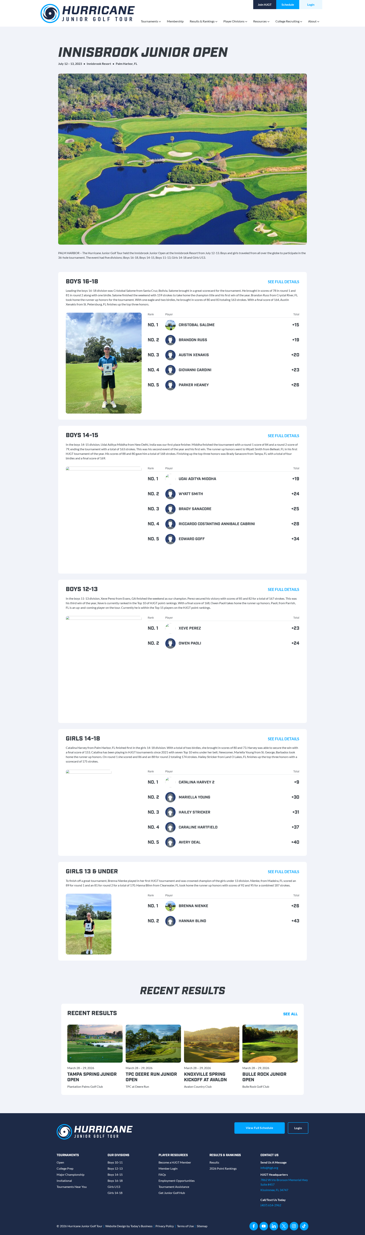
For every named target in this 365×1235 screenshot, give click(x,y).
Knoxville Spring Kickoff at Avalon (205, 1077)
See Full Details (283, 281)
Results (214, 1162)
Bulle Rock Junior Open (264, 1077)
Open (60, 1162)
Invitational (64, 1180)
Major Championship (70, 1174)
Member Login (168, 1168)
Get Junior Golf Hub (172, 1193)
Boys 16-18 (115, 1180)
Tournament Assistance (174, 1186)
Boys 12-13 (115, 1168)
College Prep (65, 1168)
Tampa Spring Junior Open (92, 1077)
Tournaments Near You (72, 1186)
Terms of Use (185, 1226)
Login (310, 4)
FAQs (162, 1174)
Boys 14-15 (115, 1174)
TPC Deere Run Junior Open (151, 1077)
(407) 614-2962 (270, 1205)
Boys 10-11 (115, 1162)
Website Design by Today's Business (128, 1226)
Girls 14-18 (115, 1193)
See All (290, 1014)
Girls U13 (114, 1186)
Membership (175, 21)
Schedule (288, 4)
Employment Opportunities (177, 1180)
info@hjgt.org (269, 1167)
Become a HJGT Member (175, 1162)
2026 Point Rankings (223, 1168)
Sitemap (202, 1226)
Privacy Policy (165, 1226)
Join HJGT (265, 4)
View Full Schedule (259, 1128)
